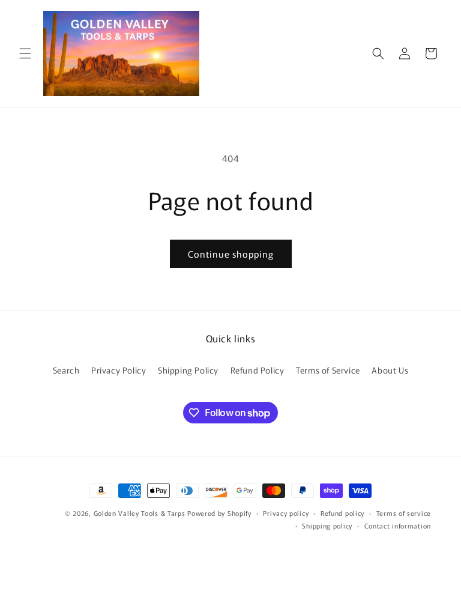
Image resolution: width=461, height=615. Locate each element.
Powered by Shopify (219, 513)
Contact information (397, 525)
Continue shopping (231, 253)
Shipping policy (327, 525)
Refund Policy (257, 370)
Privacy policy (286, 513)
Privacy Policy (118, 370)
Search (66, 370)
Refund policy (342, 513)
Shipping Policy (188, 370)
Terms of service (403, 513)
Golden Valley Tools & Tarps (139, 513)
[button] (25, 53)
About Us (390, 370)
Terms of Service (328, 370)
